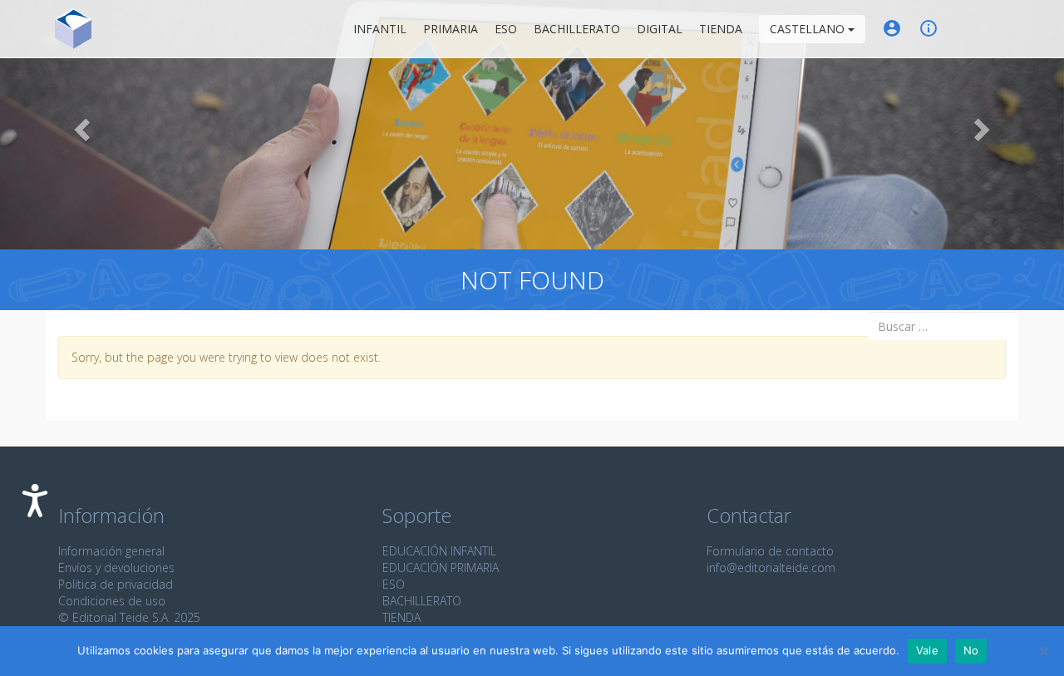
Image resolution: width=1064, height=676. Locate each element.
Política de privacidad (115, 584)
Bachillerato (577, 29)
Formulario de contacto (770, 551)
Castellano (809, 29)
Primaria (450, 29)
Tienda (720, 29)
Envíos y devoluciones (116, 567)
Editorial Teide (73, 28)
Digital (659, 29)
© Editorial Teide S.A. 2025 (129, 617)
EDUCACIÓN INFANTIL (439, 551)
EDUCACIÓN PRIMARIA (440, 567)
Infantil (379, 29)
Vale (927, 650)
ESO (506, 29)
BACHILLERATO (421, 601)
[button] (80, 124)
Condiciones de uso (111, 601)
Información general (111, 551)
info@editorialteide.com (771, 567)
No (971, 650)
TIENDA (401, 617)
